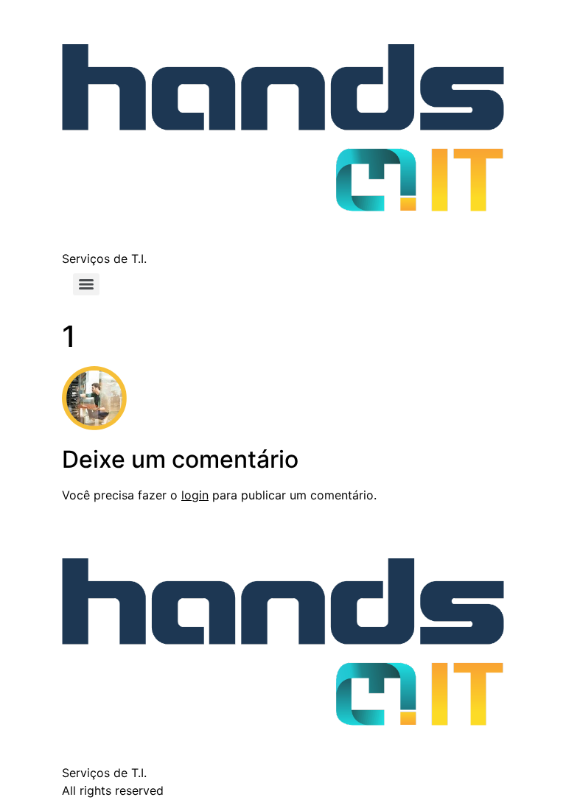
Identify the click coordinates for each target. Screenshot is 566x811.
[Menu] (86, 284)
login (195, 495)
